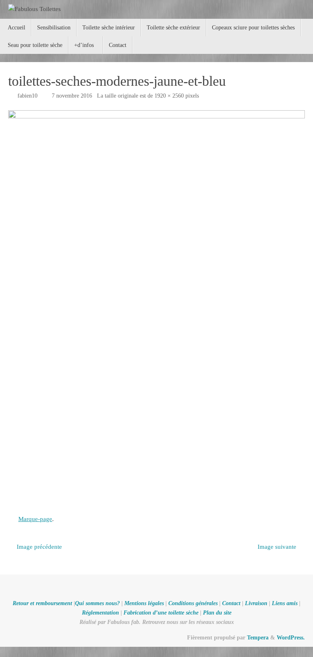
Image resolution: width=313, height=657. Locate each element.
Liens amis (285, 603)
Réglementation (100, 613)
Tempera (258, 638)
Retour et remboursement (42, 603)
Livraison (256, 603)
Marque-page (35, 519)
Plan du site (217, 613)
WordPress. (291, 638)
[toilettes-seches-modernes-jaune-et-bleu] (156, 308)
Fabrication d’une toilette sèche (160, 613)
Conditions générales (193, 603)
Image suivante (277, 546)
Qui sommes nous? (97, 603)
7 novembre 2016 (72, 96)
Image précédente (39, 546)
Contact (231, 603)
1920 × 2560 (169, 96)
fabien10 (27, 96)
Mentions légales (144, 603)
